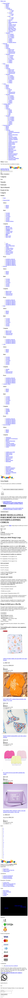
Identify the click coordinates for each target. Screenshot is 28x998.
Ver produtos (6, 174)
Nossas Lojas (6, 869)
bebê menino (23, 906)
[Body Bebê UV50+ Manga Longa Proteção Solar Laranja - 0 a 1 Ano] (15, 696)
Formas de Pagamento (7, 878)
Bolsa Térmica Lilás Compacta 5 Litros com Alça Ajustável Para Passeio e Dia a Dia (14, 811)
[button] (14, 534)
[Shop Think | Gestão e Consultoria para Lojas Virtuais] (4, 922)
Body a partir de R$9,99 (8, 885)
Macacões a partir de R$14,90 (9, 883)
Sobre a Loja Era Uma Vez (8, 870)
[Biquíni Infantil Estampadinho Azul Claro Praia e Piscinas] (15, 733)
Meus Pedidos (6, 890)
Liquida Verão (6, 882)
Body (10, 525)
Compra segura (6, 871)
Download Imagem (4, 511)
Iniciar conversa (4, 994)
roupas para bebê (18, 905)
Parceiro (5, 895)
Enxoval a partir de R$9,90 (8, 886)
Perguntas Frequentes (7, 877)
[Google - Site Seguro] (8, 926)
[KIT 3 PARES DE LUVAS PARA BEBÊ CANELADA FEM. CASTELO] (15, 770)
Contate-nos (5, 894)
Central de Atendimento (8, 875)
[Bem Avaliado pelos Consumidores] (5, 931)
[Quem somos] (9, 863)
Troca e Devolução (7, 891)
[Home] (5, 170)
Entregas (5, 893)
